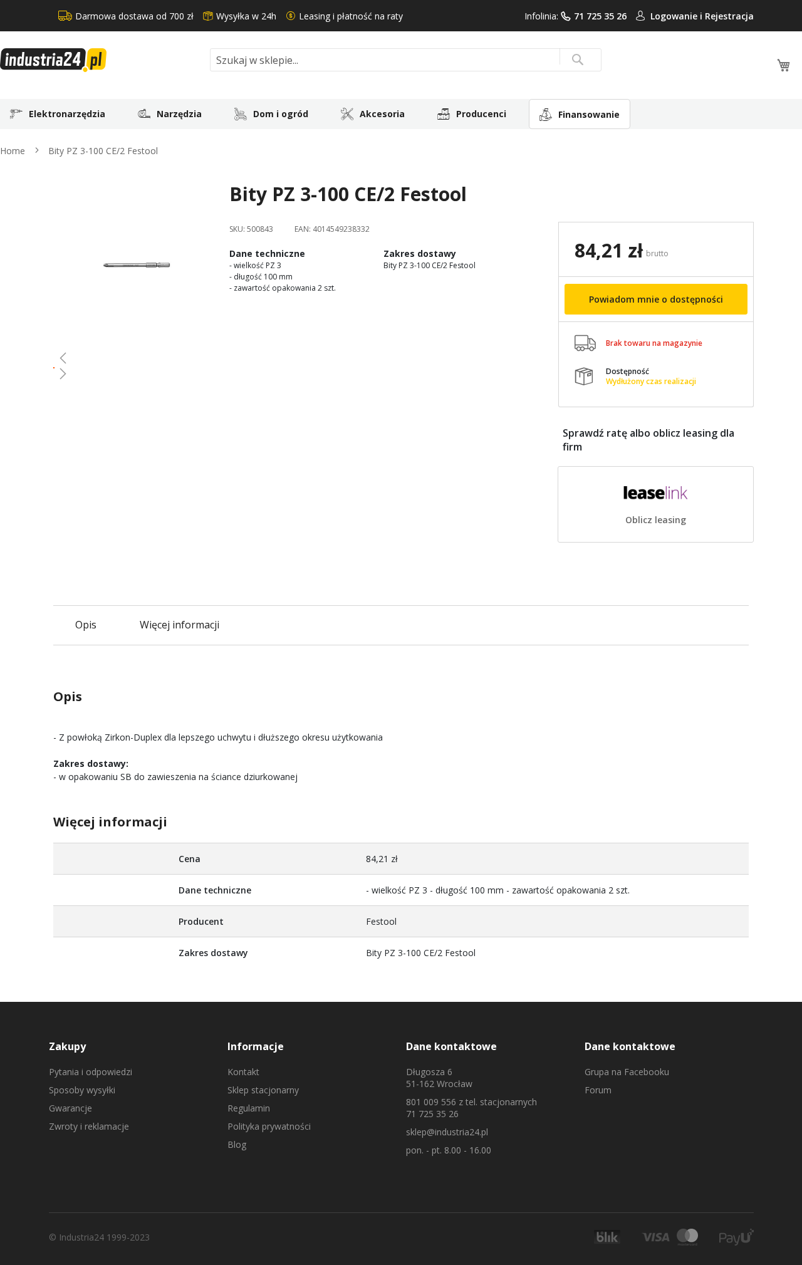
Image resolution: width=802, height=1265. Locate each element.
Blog (236, 1144)
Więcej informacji (179, 625)
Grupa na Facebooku (627, 1072)
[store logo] (100, 60)
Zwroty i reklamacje (89, 1126)
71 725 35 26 (600, 16)
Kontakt (243, 1072)
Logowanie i (677, 16)
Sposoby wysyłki (82, 1090)
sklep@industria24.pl (447, 1132)
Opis (85, 625)
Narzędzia (179, 114)
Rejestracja (729, 16)
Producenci (481, 114)
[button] (136, 357)
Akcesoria (382, 114)
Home (12, 151)
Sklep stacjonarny (263, 1090)
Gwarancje (70, 1108)
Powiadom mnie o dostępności (656, 299)
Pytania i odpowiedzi (90, 1072)
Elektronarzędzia (67, 114)
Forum (598, 1090)
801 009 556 (431, 1102)
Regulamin (248, 1108)
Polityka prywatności (269, 1126)
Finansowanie (589, 114)
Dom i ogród (280, 114)
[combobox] (406, 59)
